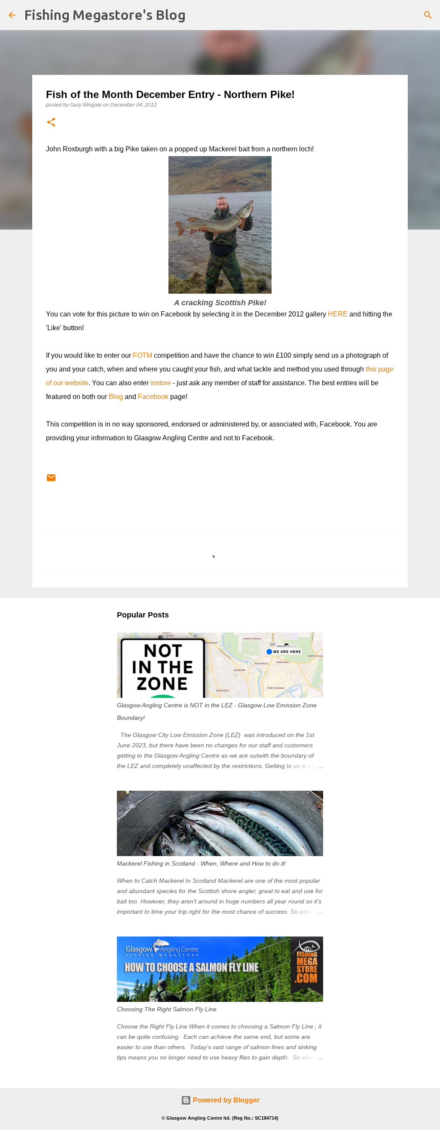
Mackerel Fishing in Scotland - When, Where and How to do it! (201, 863)
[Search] (428, 15)
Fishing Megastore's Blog (105, 14)
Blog (116, 396)
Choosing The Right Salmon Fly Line (167, 1009)
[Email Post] (51, 481)
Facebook (153, 396)
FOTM (142, 355)
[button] (51, 123)
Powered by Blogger (225, 1100)
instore (160, 383)
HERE (338, 314)
